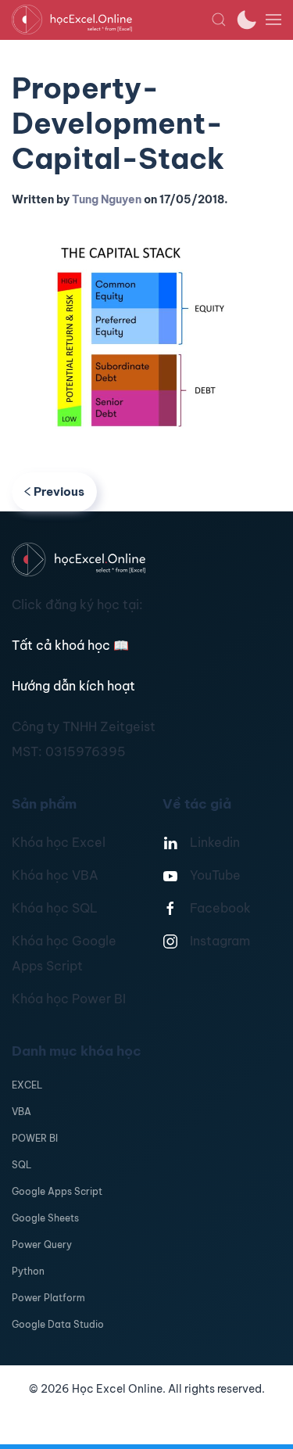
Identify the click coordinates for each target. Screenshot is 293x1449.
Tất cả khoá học (70, 645)
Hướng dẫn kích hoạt (73, 686)
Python (28, 1271)
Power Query (42, 1244)
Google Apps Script (57, 1191)
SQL (21, 1165)
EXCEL (27, 1085)
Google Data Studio (58, 1324)
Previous (59, 491)
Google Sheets (45, 1218)
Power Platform (48, 1298)
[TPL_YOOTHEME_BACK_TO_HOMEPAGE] (111, 19)
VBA (21, 1111)
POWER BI (35, 1138)
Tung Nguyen (106, 199)
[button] (219, 19)
